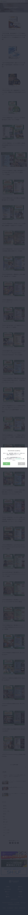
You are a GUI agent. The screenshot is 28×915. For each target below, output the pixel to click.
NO (21, 463)
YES (6, 463)
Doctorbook (18, 458)
